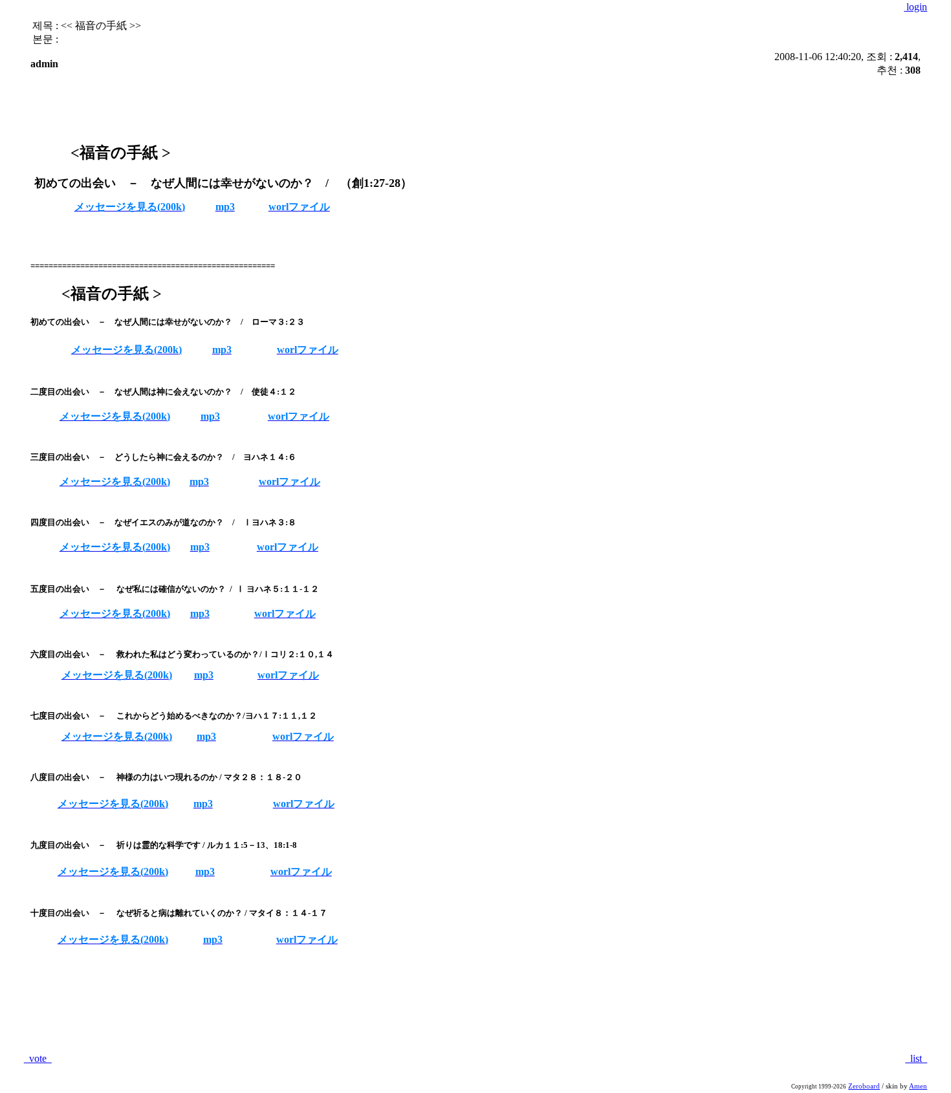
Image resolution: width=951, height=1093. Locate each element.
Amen (918, 1086)
